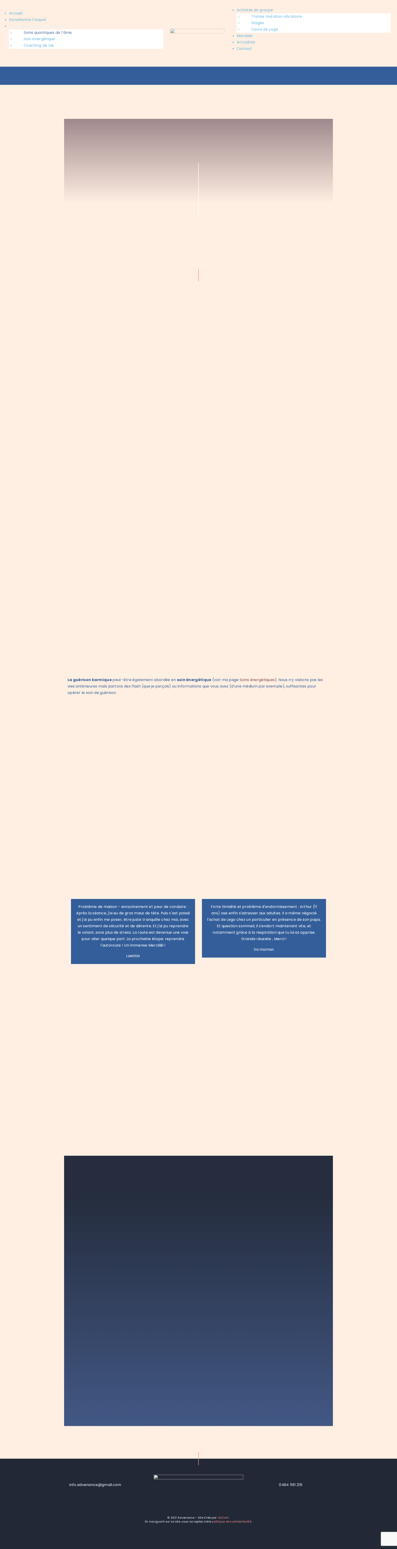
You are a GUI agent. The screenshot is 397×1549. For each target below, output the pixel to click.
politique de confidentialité (231, 1521)
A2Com (223, 1518)
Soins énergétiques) (258, 679)
